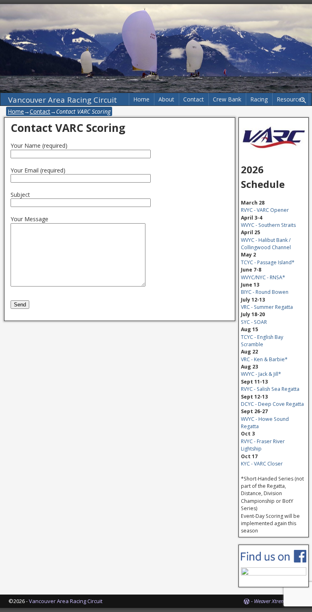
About (166, 99)
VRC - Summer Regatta (267, 307)
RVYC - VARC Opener (265, 210)
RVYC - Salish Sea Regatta (270, 389)
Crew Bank (227, 99)
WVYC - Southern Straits (268, 225)
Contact (193, 99)
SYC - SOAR (254, 322)
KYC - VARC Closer (262, 463)
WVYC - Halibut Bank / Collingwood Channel (266, 244)
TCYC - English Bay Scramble (262, 341)
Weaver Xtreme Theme (278, 601)
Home (141, 99)
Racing (259, 99)
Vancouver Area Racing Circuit (62, 100)
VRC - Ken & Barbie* (264, 359)
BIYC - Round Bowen (264, 292)
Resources (290, 99)
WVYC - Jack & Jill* (261, 374)
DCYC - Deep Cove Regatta (272, 404)
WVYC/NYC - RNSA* (263, 277)
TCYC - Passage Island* (268, 262)
